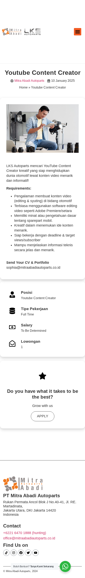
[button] (77, 32)
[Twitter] (28, 553)
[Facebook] (21, 553)
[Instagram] (13, 553)
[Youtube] (35, 553)
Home (23, 87)
